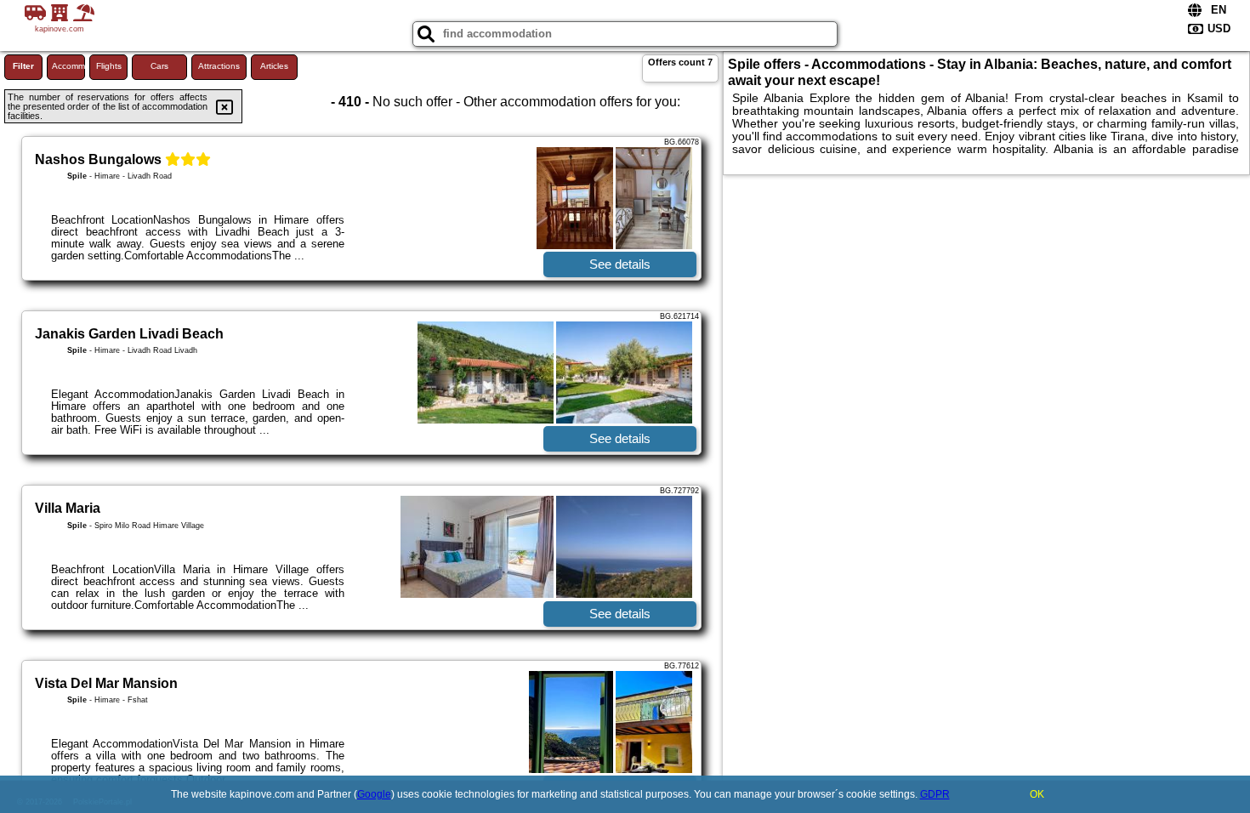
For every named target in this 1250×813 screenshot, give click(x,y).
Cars (159, 66)
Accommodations (68, 66)
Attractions (219, 66)
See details (620, 264)
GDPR (935, 794)
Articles (274, 66)
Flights (109, 66)
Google (374, 794)
